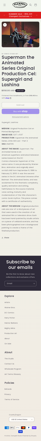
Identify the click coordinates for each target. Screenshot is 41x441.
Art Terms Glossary (13, 374)
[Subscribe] (33, 283)
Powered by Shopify (29, 436)
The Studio (9, 359)
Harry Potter (10, 318)
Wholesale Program (13, 369)
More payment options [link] (20, 117)
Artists (7, 302)
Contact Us (9, 364)
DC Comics (9, 313)
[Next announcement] (36, 15)
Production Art (11, 333)
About (7, 338)
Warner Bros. (10, 307)
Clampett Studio (16, 436)
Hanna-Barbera (11, 323)
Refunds (8, 389)
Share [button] (6, 238)
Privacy (8, 394)
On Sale (8, 344)
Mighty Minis (10, 328)
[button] (4, 4)
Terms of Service (12, 399)
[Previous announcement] (4, 15)
